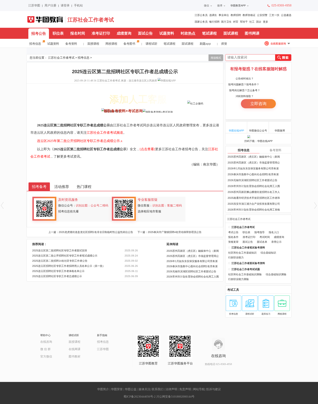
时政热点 (188, 33)
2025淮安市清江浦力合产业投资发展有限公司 (254, 203)
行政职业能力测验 (238, 279)
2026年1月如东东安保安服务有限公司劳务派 (253, 168)
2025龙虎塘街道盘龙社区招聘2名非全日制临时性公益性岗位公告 (96, 232)
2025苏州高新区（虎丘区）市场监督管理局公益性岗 (193, 256)
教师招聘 (236, 15)
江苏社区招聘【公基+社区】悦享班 (59, 105)
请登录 (65, 5)
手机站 (78, 5)
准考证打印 (101, 33)
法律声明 (171, 389)
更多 (265, 21)
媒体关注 (144, 389)
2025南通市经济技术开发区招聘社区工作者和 (254, 197)
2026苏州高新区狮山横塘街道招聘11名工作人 (254, 192)
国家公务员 (201, 21)
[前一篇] (2, 205)
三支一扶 (274, 15)
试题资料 (166, 33)
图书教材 (74, 356)
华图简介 (103, 389)
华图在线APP (236, 130)
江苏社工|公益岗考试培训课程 (56, 110)
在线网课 (74, 349)
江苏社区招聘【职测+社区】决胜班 (59, 101)
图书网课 (252, 33)
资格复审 (233, 241)
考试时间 (264, 237)
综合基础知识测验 (276, 274)
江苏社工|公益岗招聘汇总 (52, 96)
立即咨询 (258, 103)
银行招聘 (214, 21)
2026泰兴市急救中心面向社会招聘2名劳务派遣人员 (192, 267)
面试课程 (230, 33)
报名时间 (77, 33)
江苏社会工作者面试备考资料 (248, 263)
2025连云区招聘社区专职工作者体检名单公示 (58, 271)
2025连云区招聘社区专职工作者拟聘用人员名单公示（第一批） (68, 265)
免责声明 (185, 389)
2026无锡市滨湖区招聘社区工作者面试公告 (191, 271)
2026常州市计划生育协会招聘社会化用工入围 (254, 186)
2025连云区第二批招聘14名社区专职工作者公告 (59, 260)
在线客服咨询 (278, 43)
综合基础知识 (268, 252)
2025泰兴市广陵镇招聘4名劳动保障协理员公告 (175, 232)
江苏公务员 (201, 15)
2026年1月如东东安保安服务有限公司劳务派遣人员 (192, 262)
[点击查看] (147, 149)
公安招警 (262, 15)
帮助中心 (45, 335)
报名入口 (274, 232)
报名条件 (233, 237)
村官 (235, 21)
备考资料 (71, 43)
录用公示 (276, 241)
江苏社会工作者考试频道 (105, 132)
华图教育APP (238, 5)
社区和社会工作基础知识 (242, 252)
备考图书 (129, 43)
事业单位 (224, 15)
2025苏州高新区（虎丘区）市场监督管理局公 (254, 162)
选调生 (213, 15)
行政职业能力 (236, 257)
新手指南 (102, 335)
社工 (252, 21)
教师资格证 (249, 15)
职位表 (58, 33)
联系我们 (157, 389)
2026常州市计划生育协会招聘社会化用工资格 (254, 209)
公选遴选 (286, 15)
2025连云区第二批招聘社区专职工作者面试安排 (59, 250)
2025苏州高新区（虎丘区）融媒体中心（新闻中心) (193, 251)
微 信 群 (45, 349)
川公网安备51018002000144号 (175, 396)
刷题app (205, 43)
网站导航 (199, 389)
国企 (258, 21)
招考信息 (35, 43)
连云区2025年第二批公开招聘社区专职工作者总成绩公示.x (79, 141)
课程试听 (151, 43)
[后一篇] (315, 205)
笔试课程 (209, 33)
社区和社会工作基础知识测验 (245, 274)
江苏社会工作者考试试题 (246, 269)
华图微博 (280, 130)
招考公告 (38, 33)
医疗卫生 (226, 21)
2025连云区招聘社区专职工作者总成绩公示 (57, 276)
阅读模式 (216, 57)
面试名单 (262, 241)
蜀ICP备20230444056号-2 (139, 396)
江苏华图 (34, 5)
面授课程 (93, 43)
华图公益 (131, 389)
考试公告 (233, 232)
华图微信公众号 (258, 130)
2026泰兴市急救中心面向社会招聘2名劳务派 (253, 174)
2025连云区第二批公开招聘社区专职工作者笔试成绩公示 (64, 255)
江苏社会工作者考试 (91, 20)
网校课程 (111, 43)
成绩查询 (124, 33)
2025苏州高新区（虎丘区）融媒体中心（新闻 (254, 156)
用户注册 (50, 5)
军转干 (244, 21)
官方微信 (46, 356)
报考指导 (259, 232)
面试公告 (145, 33)
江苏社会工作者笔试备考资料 (248, 247)
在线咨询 (46, 341)
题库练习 (266, 314)
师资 (224, 43)
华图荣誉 (117, 389)
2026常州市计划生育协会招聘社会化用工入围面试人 (193, 277)
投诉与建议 (213, 389)
